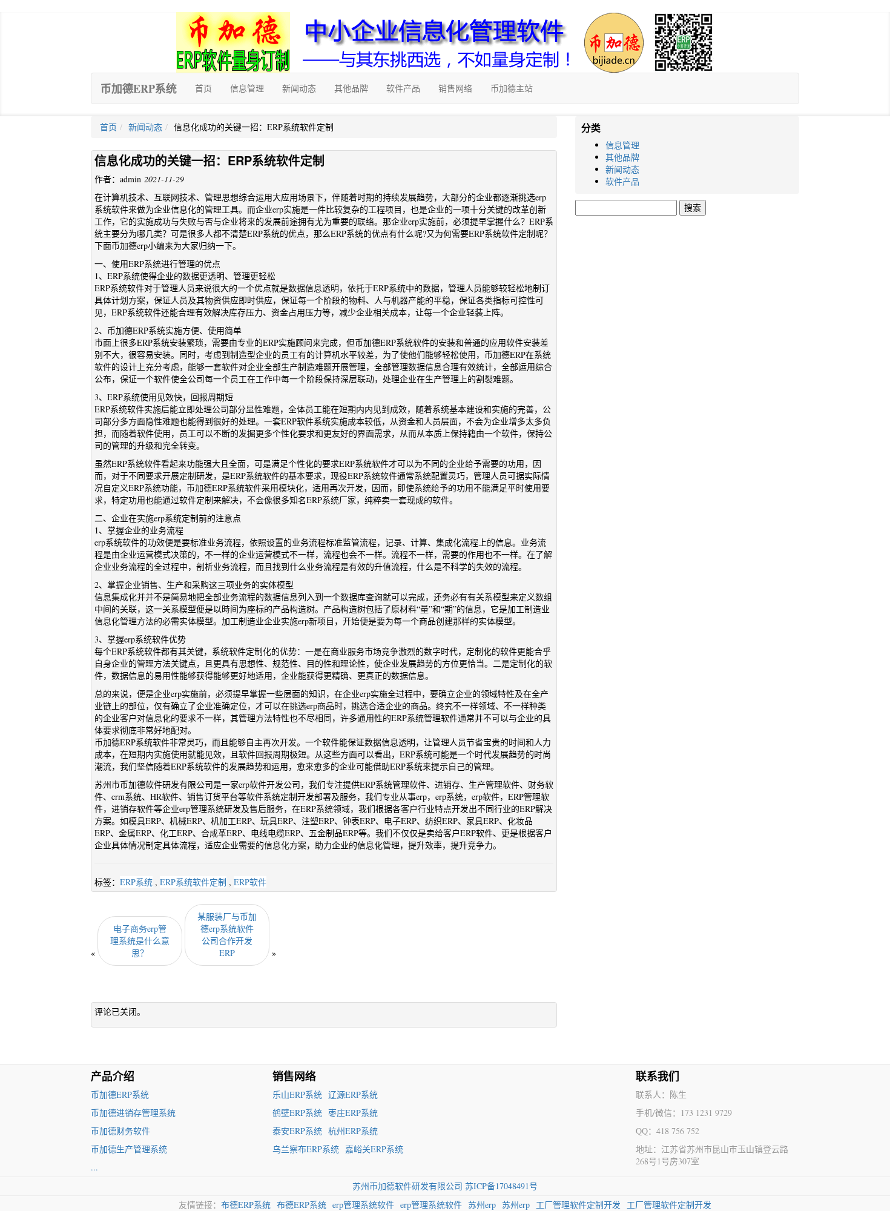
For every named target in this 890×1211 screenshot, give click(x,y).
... (94, 1167)
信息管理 (247, 88)
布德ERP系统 (246, 1204)
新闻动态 (299, 88)
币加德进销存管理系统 (133, 1112)
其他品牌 (351, 88)
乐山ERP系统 (297, 1094)
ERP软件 (250, 882)
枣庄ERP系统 (353, 1112)
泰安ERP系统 (297, 1131)
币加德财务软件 (120, 1131)
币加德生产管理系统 (129, 1149)
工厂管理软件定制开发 (578, 1204)
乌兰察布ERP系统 (305, 1149)
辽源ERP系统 (353, 1094)
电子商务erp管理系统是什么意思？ (140, 941)
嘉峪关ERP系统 (374, 1149)
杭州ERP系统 (353, 1131)
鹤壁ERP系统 (297, 1112)
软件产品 (403, 88)
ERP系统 (136, 882)
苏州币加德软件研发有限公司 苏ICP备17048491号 (445, 1186)
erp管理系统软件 (363, 1204)
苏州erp (482, 1204)
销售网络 (455, 88)
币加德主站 (511, 88)
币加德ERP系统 (139, 88)
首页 (203, 88)
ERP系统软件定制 (193, 882)
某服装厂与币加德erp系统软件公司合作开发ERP (227, 935)
